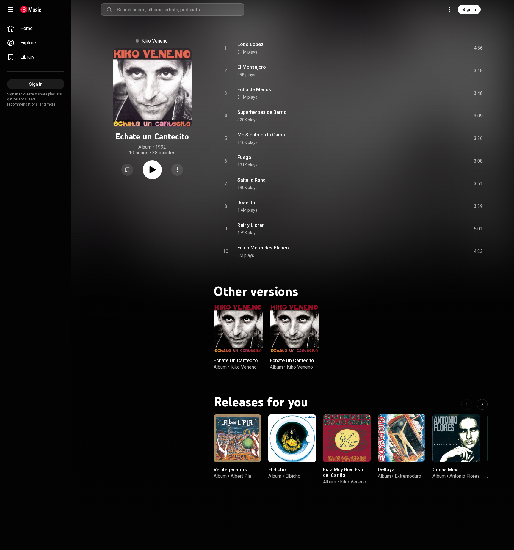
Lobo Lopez (250, 44)
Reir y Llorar (250, 225)
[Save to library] (127, 169)
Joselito (246, 202)
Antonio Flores (464, 476)
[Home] (30, 9)
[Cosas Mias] (456, 438)
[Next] (482, 404)
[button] (127, 170)
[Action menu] (177, 170)
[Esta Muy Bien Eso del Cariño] (347, 438)
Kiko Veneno (155, 41)
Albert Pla (241, 476)
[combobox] (180, 9)
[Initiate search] (109, 9)
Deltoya (386, 469)
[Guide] (10, 9)
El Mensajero (251, 67)
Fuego (244, 157)
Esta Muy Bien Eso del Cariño (343, 472)
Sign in (469, 9)
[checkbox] (478, 48)
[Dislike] (444, 48)
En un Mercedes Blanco (263, 248)
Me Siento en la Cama (261, 135)
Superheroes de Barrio (262, 112)
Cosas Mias (445, 469)
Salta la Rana (251, 180)
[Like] (433, 48)
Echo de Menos (254, 89)
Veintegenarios (230, 469)
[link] (35, 28)
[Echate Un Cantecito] (238, 328)
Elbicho (292, 476)
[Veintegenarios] (237, 438)
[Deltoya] (401, 438)
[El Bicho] (292, 438)
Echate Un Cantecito (236, 360)
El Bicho (277, 469)
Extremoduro (408, 476)
